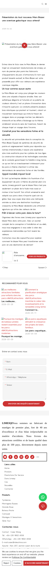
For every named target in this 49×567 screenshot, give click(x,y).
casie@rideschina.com (17, 542)
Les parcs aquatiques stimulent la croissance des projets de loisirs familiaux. (36, 330)
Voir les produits (37, 256)
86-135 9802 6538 (15, 535)
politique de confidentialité (24, 557)
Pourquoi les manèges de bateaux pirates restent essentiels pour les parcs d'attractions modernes (12, 336)
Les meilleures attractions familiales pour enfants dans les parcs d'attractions (12, 301)
